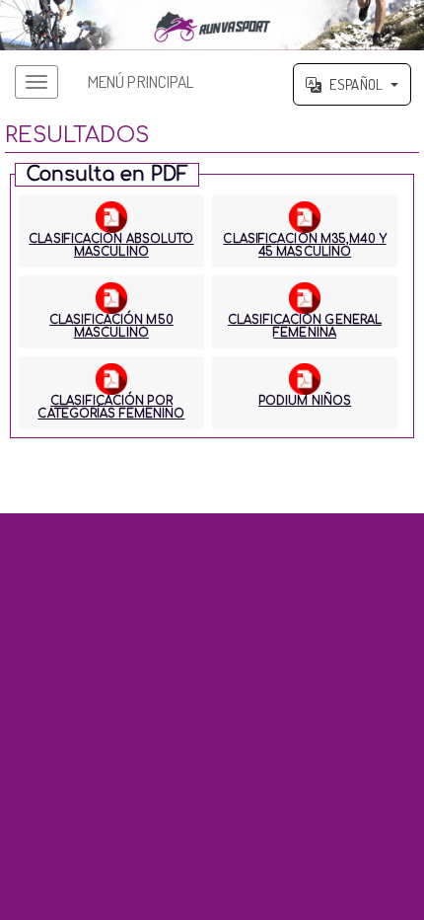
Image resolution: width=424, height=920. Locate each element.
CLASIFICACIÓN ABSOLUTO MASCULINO (111, 246)
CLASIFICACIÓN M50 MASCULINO (111, 327)
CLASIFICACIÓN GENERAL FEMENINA (305, 327)
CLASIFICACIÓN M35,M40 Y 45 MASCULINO (304, 246)
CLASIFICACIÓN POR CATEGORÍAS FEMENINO (110, 408)
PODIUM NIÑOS (304, 401)
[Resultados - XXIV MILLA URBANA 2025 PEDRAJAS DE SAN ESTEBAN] (212, 25)
